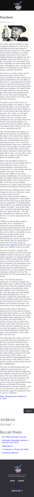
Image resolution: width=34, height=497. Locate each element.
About (12, 481)
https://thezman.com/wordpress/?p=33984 (13, 397)
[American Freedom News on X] (15, 486)
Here (10, 196)
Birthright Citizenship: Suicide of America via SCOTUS (15, 441)
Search (28, 411)
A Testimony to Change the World (15, 449)
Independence (7, 446)
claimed (13, 245)
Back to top (16, 490)
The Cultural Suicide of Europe (14, 437)
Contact (21, 481)
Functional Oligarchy (10, 452)
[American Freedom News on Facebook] (18, 486)
